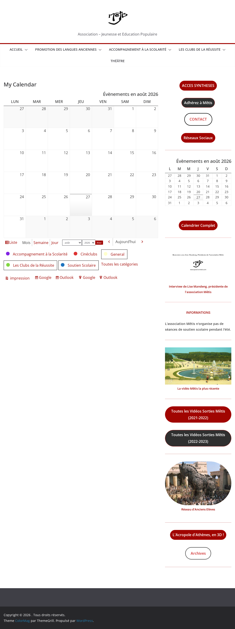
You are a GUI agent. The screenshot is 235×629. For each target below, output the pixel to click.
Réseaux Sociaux (198, 137)
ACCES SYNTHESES (198, 85)
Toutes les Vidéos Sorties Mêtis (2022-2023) (198, 438)
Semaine (41, 242)
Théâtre (118, 61)
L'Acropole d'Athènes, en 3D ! (198, 534)
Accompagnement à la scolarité (137, 49)
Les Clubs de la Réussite (200, 49)
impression (19, 278)
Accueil (16, 49)
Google (46, 278)
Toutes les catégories (119, 264)
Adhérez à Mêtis (198, 102)
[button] (25, 49)
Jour (55, 242)
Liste (13, 243)
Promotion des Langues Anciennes (66, 49)
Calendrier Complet (198, 225)
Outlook (67, 278)
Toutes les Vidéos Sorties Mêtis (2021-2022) (198, 414)
